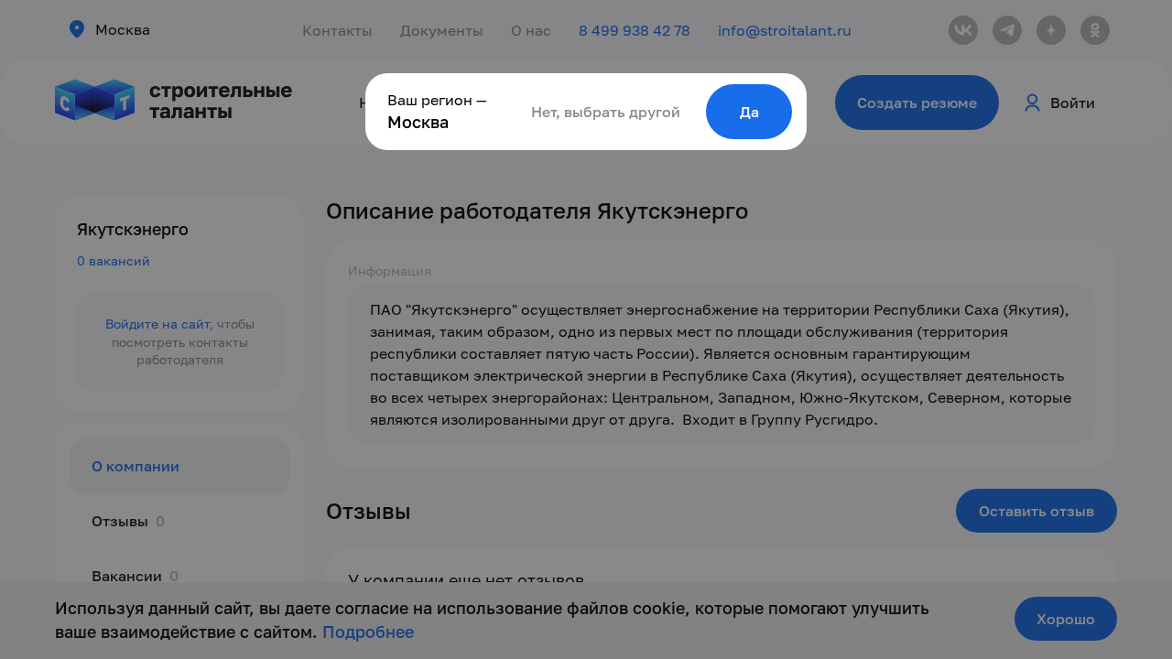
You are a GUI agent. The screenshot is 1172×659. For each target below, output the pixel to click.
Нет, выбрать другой (605, 112)
